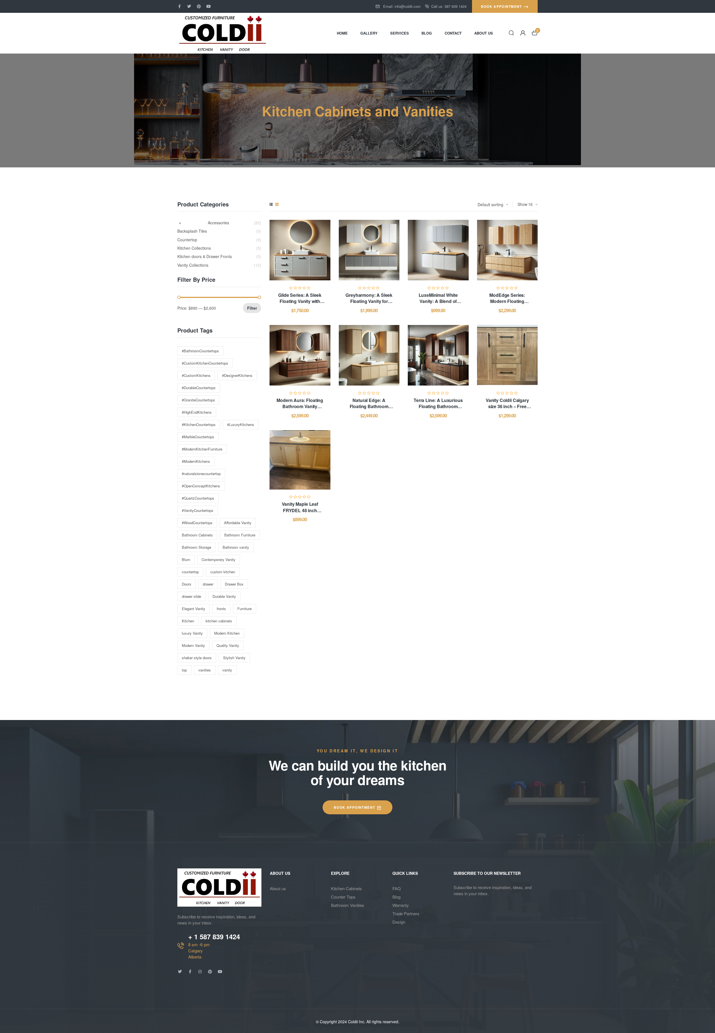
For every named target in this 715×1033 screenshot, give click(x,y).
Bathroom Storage (196, 547)
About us (278, 888)
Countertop (187, 239)
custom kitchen (222, 571)
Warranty (400, 905)
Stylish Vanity (234, 657)
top (184, 670)
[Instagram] (200, 972)
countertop (190, 571)
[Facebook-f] (179, 6)
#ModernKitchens (196, 461)
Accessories (218, 222)
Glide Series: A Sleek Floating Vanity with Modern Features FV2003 (299, 304)
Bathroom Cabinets (197, 535)
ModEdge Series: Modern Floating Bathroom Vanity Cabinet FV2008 (507, 304)
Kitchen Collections (194, 248)
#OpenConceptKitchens (201, 485)
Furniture (244, 608)
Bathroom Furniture (239, 535)
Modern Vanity (193, 645)
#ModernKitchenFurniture (202, 449)
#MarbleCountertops (198, 436)
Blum (186, 559)
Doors (186, 584)
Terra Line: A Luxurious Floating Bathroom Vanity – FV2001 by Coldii (438, 409)
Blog (396, 897)
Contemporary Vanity (218, 559)
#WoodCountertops (197, 522)
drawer (208, 584)
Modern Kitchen (227, 633)
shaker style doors (197, 657)
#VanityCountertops (197, 510)
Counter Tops (343, 897)
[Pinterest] (199, 6)
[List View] (271, 204)
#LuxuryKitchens (240, 424)
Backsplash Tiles (192, 231)
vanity (227, 670)
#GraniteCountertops (198, 400)
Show (522, 204)
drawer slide (191, 596)
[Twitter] (189, 6)
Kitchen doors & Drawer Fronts (204, 256)
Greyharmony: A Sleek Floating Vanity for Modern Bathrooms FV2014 (368, 304)
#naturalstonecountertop (201, 473)
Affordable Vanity (237, 522)
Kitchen (188, 620)
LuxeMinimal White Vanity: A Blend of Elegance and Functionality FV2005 (438, 304)
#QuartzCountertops (198, 498)
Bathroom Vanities (347, 905)
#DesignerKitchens (237, 375)
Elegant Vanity (193, 608)
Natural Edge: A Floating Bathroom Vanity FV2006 (369, 406)
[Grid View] (276, 204)
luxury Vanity (192, 633)
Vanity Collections (192, 265)
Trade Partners (406, 913)
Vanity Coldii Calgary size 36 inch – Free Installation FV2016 (507, 406)
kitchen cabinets (219, 620)
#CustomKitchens (196, 375)
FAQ (396, 888)
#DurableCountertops (199, 387)
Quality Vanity (227, 645)
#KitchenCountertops (199, 424)
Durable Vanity (224, 596)
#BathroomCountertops (200, 350)
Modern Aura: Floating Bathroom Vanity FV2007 (300, 406)
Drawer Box (234, 584)
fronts (221, 608)
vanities (204, 670)
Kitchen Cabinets (346, 888)
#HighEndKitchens (197, 412)
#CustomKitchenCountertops (205, 363)
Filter (252, 308)
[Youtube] (209, 6)
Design (398, 922)
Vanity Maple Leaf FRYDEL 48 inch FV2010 (300, 510)
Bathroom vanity (236, 547)
